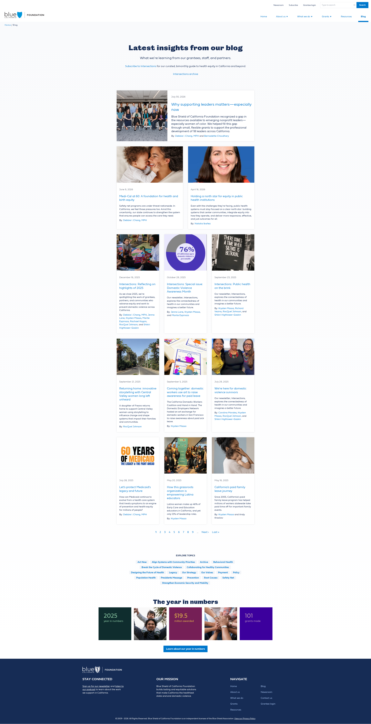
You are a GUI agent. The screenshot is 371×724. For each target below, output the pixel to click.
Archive (204, 562)
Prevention (193, 578)
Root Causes (210, 578)
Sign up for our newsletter (96, 686)
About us (282, 16)
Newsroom (278, 5)
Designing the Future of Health (147, 572)
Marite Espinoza (180, 315)
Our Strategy (189, 572)
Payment (223, 572)
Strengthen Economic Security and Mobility (185, 583)
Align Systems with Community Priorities (173, 562)
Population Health (146, 578)
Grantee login (309, 5)
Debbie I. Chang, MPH (187, 136)
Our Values (207, 572)
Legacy (173, 572)
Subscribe (293, 5)
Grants (327, 16)
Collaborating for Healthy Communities (208, 567)
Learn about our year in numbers (185, 649)
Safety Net (228, 578)
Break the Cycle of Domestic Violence (162, 567)
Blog (363, 16)
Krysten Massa (133, 318)
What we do (305, 16)
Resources (346, 16)
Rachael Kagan (138, 321)
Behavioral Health (223, 562)
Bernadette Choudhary (216, 136)
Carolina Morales (227, 412)
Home (263, 16)
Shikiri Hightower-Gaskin (227, 315)
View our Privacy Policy (244, 719)
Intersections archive (185, 74)
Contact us (266, 698)
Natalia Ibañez (203, 223)
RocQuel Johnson (128, 324)
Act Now (142, 562)
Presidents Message (171, 578)
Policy (236, 572)
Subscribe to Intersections (140, 66)
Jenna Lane (177, 312)
